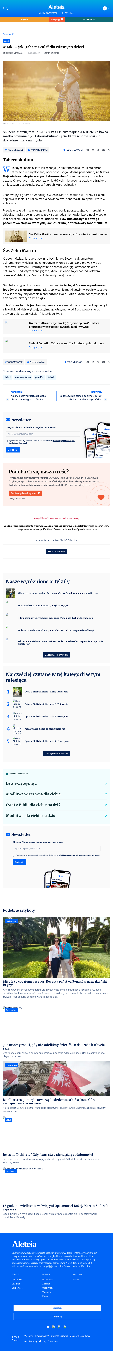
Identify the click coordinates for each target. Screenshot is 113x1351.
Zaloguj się (73, 540)
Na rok (76, 1279)
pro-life (39, 377)
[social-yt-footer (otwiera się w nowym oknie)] (48, 1326)
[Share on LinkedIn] (93, 150)
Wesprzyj (55, 19)
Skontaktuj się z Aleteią (34, 1341)
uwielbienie (11, 1171)
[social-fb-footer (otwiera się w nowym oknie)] (53, 1326)
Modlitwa (87, 19)
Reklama (46, 1296)
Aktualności (17, 1279)
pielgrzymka (11, 1065)
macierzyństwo (23, 377)
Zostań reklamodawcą (80, 1336)
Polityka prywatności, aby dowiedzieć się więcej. (80, 855)
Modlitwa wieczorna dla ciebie (33, 794)
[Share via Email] (103, 150)
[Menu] (19, 8)
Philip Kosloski (33, 52)
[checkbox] (7, 441)
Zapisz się (12, 449)
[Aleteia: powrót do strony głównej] (56, 6)
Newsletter (47, 1279)
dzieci (8, 377)
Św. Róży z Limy (68, 13)
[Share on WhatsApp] (109, 150)
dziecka (8, 215)
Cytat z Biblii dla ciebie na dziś (33, 805)
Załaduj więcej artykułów (56, 654)
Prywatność (53, 1341)
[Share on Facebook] (88, 150)
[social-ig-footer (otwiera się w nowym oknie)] (65, 1326)
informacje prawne (59, 1336)
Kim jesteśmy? (42, 1336)
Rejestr (24, 19)
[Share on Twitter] (98, 150)
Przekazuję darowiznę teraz (23, 493)
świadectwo (11, 1010)
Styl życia (16, 1283)
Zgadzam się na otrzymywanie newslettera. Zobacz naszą (42, 442)
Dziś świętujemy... (21, 783)
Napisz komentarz (56, 551)
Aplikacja (46, 1283)
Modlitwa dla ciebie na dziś (30, 815)
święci (51, 377)
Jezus (8, 1120)
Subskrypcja (47, 1288)
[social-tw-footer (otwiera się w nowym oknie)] (59, 1326)
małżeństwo (11, 921)
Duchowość (8, 34)
